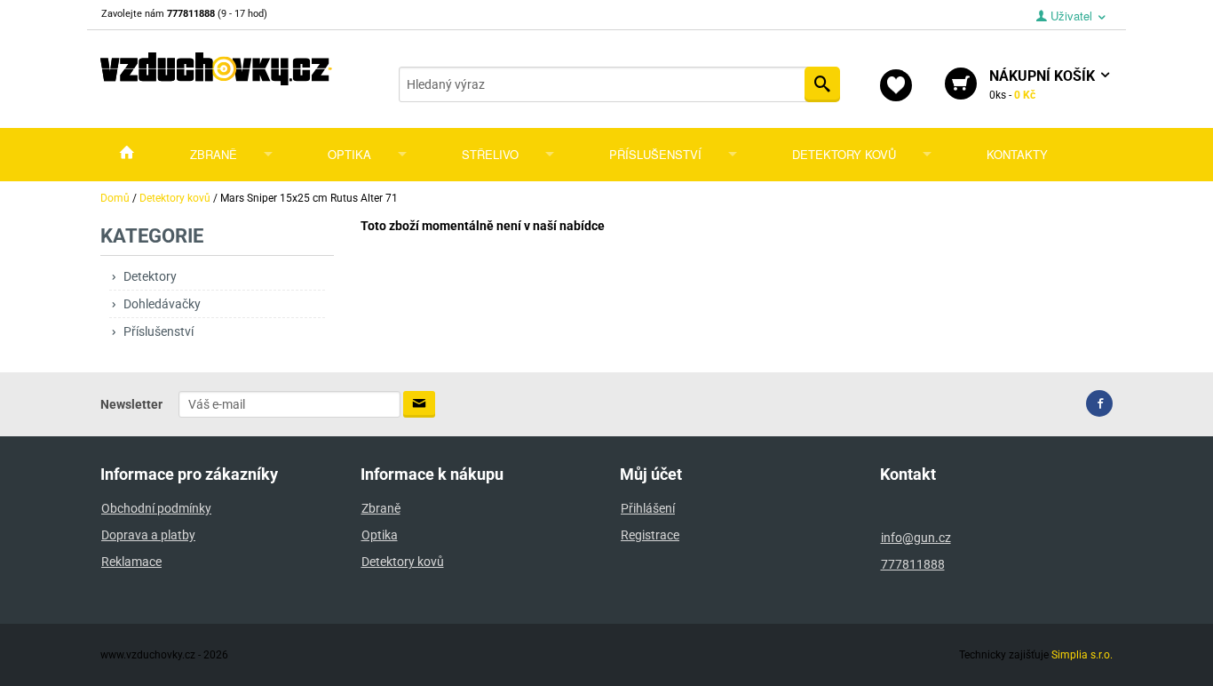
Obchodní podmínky (156, 508)
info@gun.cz (916, 537)
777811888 (913, 564)
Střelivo (490, 154)
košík (1043, 84)
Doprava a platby (148, 535)
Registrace (650, 535)
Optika (349, 154)
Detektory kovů (844, 154)
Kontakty (1017, 154)
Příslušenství (655, 154)
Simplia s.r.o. (1082, 655)
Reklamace (131, 561)
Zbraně (213, 154)
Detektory (150, 276)
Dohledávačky (162, 304)
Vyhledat (822, 84)
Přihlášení (648, 508)
